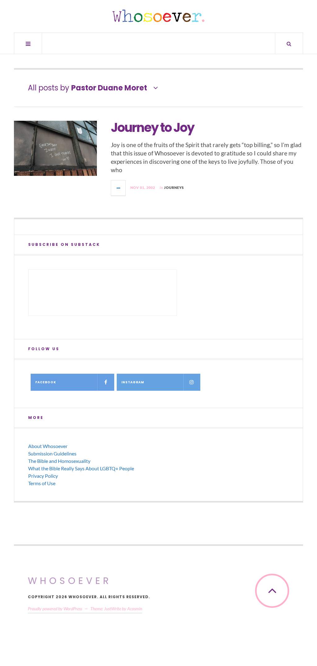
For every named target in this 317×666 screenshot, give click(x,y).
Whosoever (70, 580)
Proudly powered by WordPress (55, 608)
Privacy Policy (43, 476)
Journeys (174, 187)
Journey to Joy (152, 127)
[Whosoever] (158, 15)
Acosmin (134, 608)
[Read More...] (118, 188)
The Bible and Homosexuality (59, 461)
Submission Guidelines (52, 453)
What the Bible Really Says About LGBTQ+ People (81, 468)
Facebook (45, 382)
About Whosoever (47, 446)
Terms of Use (41, 483)
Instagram (132, 382)
